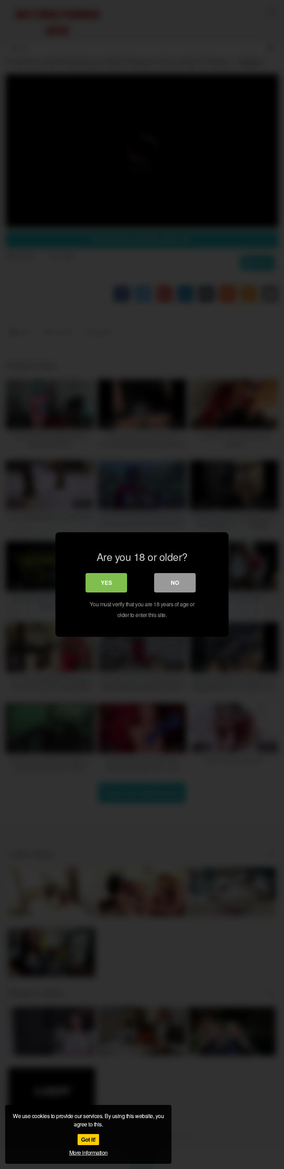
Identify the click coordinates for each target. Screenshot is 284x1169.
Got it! (88, 1139)
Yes (106, 583)
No (175, 583)
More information (88, 1153)
